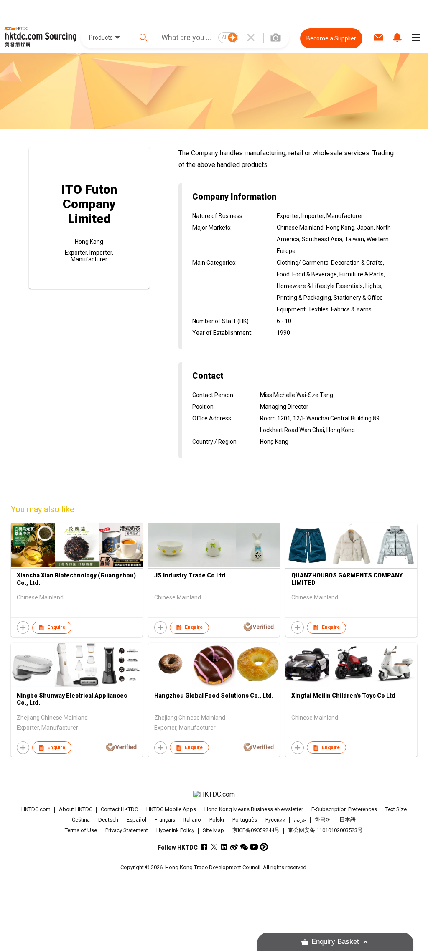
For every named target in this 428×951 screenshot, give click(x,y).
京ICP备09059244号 (256, 830)
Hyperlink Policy (175, 830)
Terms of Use (81, 830)
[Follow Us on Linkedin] (224, 847)
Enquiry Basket (335, 942)
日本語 (347, 820)
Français (165, 820)
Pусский (275, 820)
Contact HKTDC (119, 809)
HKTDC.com (36, 809)
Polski (216, 820)
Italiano (192, 820)
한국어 (323, 820)
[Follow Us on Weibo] (234, 847)
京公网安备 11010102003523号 (325, 830)
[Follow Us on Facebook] (204, 847)
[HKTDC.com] (214, 794)
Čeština (81, 820)
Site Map (213, 830)
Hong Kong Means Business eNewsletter (253, 809)
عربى (300, 820)
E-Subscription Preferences (344, 809)
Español (136, 820)
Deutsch (108, 820)
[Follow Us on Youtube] (254, 847)
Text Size (396, 809)
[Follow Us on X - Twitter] (214, 847)
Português (244, 820)
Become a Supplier (331, 38)
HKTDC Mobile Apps (171, 809)
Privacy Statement (126, 830)
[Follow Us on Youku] (264, 847)
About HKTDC (75, 809)
